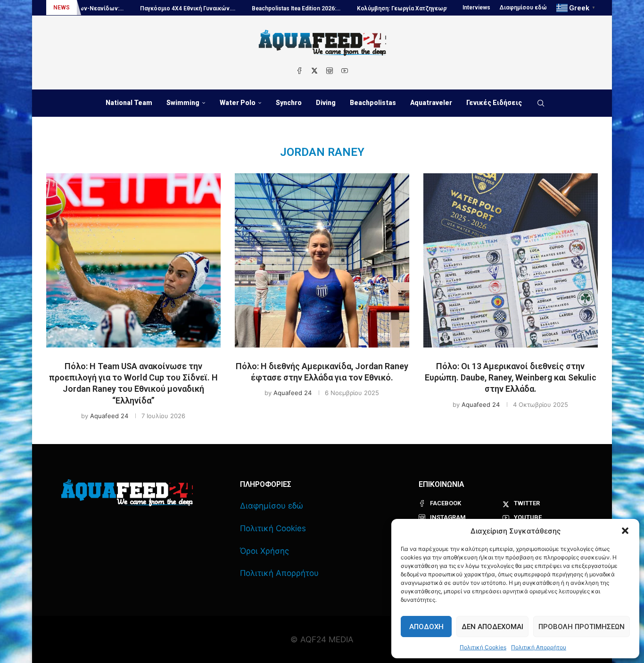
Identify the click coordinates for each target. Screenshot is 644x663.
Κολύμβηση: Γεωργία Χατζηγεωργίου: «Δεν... (393, 8)
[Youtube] (344, 70)
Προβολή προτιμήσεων (581, 627)
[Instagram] (329, 70)
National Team (129, 102)
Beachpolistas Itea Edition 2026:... (271, 8)
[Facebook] (299, 70)
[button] (625, 530)
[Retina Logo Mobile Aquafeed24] (127, 492)
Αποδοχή (426, 627)
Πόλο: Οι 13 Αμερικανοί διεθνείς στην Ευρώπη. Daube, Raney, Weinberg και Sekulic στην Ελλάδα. (510, 377)
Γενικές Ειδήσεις (494, 102)
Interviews (476, 7)
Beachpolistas (373, 102)
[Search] (540, 103)
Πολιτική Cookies (483, 647)
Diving (326, 102)
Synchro (289, 102)
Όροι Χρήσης (264, 551)
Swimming (182, 102)
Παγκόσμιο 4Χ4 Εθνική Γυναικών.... (163, 8)
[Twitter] (314, 70)
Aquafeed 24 (109, 416)
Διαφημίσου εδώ (523, 7)
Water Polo (238, 102)
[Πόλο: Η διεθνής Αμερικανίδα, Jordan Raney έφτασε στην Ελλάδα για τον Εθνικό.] (322, 260)
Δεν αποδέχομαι (492, 627)
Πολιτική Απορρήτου (538, 647)
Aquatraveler (431, 102)
